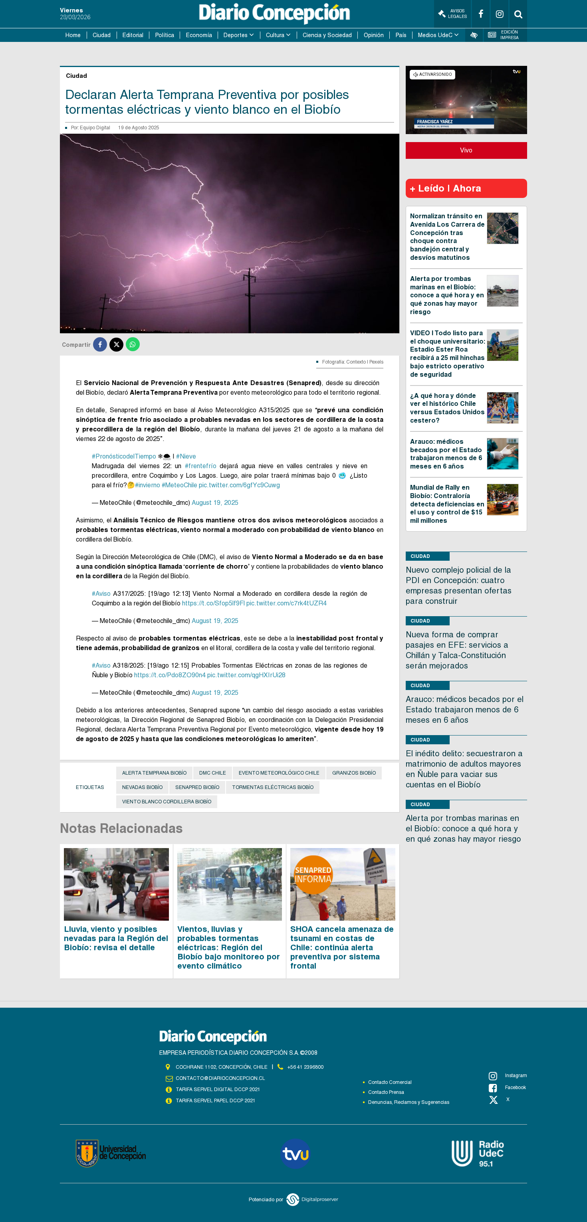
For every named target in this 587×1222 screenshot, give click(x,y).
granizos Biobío (354, 773)
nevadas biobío (142, 787)
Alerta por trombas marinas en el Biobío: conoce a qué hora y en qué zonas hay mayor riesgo (447, 295)
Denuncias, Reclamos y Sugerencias (408, 1102)
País (401, 35)
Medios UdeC (435, 35)
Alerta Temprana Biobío (154, 773)
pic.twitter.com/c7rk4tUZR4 (286, 603)
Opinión (374, 35)
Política (164, 35)
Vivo (466, 150)
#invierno (147, 485)
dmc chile (212, 773)
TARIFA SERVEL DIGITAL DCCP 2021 (218, 1089)
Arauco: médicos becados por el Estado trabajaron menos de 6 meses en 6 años (446, 454)
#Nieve (186, 456)
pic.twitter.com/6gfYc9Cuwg (239, 485)
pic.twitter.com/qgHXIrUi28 (246, 675)
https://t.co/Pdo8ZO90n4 (170, 675)
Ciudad (102, 35)
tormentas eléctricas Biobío (272, 787)
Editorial (133, 35)
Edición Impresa (509, 35)
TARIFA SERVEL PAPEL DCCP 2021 (216, 1100)
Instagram (516, 1075)
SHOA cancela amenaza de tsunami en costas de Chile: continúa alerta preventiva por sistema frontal (342, 947)
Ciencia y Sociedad (327, 35)
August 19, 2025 (215, 502)
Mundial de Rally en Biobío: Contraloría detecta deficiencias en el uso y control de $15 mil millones (447, 504)
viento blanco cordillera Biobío (166, 802)
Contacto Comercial (390, 1082)
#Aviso (101, 593)
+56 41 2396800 (305, 1067)
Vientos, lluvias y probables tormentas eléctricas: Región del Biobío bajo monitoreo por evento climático (228, 947)
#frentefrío (200, 466)
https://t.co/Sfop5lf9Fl (213, 603)
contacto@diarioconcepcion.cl (220, 1078)
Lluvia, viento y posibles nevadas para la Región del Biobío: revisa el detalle (116, 938)
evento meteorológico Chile (279, 773)
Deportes (236, 35)
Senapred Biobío (197, 787)
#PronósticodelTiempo (124, 456)
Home (73, 35)
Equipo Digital (95, 128)
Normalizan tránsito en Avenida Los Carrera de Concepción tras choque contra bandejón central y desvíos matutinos (447, 236)
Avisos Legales (457, 14)
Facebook (515, 1087)
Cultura (275, 35)
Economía (199, 35)
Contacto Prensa (386, 1092)
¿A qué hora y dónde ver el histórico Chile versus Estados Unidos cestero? (447, 408)
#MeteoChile (179, 485)
